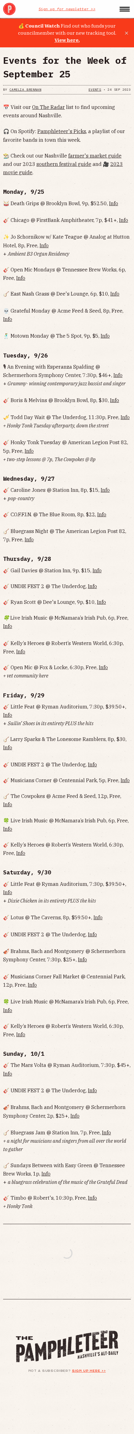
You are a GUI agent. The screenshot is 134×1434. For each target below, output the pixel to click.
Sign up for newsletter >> (67, 8)
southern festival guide (63, 164)
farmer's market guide (95, 156)
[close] (127, 33)
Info (113, 203)
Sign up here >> (89, 1370)
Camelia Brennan (25, 90)
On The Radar (48, 107)
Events (95, 90)
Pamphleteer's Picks (61, 131)
